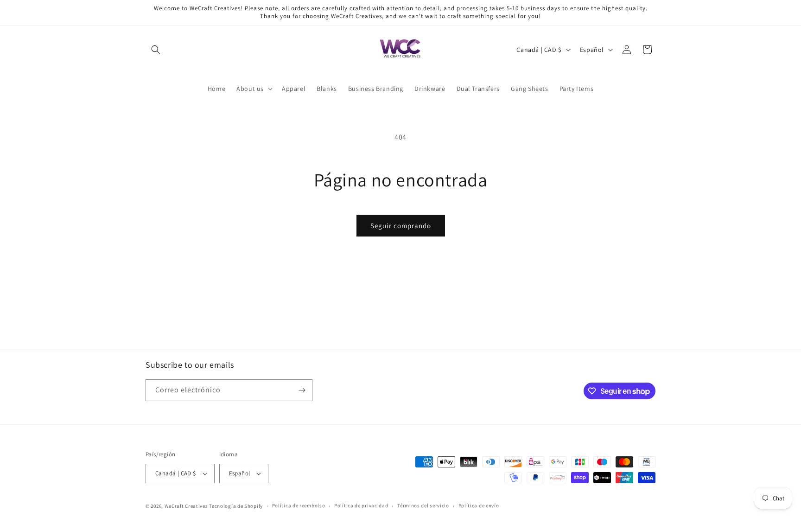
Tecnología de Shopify (236, 506)
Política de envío (478, 505)
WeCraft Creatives (186, 506)
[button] (156, 49)
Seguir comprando (400, 225)
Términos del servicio (423, 505)
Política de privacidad (361, 505)
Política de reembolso (298, 505)
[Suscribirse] (302, 390)
